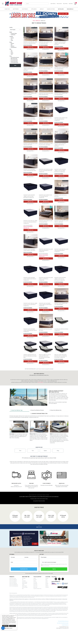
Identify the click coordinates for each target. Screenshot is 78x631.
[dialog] (9, 622)
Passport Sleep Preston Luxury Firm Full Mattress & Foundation (46, 279)
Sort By (11, 27)
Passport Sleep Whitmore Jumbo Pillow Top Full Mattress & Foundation (60, 279)
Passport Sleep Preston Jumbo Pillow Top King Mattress (46, 68)
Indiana (46, 580)
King (11, 51)
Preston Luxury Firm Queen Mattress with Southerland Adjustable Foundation (60, 356)
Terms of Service (48, 573)
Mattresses (16, 9)
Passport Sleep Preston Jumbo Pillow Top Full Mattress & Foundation (30, 304)
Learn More (53, 3)
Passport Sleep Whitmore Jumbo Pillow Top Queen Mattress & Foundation (60, 170)
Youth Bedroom (13, 47)
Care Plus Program (24, 587)
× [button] (15, 615)
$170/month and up (14, 62)
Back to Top (39, 527)
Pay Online (65, 3)
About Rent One (25, 576)
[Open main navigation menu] (3, 4)
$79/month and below (15, 57)
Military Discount (24, 583)
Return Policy (35, 587)
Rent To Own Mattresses (13, 579)
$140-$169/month (14, 61)
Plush (12, 40)
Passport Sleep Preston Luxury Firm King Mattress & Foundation (46, 250)
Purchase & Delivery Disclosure (63, 621)
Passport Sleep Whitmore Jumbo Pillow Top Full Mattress (60, 145)
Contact (34, 578)
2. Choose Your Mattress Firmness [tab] (37, 410)
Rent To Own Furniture (13, 578)
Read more (7, 623)
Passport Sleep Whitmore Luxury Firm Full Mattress (29, 250)
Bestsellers (61, 9)
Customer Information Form (37, 588)
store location (40, 382)
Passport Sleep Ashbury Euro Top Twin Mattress (60, 304)
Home (34, 20)
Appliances (34, 9)
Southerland (13, 34)
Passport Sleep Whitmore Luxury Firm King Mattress (29, 118)
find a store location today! (43, 498)
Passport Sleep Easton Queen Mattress (45, 330)
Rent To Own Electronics (13, 582)
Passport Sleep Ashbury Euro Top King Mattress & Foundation (45, 196)
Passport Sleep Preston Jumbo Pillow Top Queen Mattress (30, 42)
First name (13, 557)
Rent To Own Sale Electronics (14, 584)
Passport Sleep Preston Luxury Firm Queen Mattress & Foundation (61, 250)
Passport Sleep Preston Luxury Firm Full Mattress (61, 221)
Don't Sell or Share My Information (62, 623)
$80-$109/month (14, 58)
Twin (12, 54)
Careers (23, 584)
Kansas (46, 582)
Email (12, 562)
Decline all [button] (12, 625)
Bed (11, 44)
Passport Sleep (14, 33)
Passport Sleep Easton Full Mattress (60, 196)
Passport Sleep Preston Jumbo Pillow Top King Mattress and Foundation (46, 170)
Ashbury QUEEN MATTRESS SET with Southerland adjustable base (30, 356)
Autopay (34, 580)
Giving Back (24, 580)
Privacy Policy (43, 573)
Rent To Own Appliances (13, 580)
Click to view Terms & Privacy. (45, 565)
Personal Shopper (24, 582)
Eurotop (12, 37)
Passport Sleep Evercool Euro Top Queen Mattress (61, 68)
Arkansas (46, 578)
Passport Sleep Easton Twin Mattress (45, 118)
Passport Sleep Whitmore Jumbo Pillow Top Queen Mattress (60, 43)
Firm (11, 39)
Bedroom (12, 46)
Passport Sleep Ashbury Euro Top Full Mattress (30, 94)
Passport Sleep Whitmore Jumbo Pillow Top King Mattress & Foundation (29, 196)
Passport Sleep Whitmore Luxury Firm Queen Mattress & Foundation (30, 330)
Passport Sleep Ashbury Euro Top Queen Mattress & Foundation (60, 119)
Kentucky (46, 583)
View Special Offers (30, 49)
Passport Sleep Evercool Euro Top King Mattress (45, 221)
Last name (26, 557)
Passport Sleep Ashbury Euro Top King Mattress (60, 94)
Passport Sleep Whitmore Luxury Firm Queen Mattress (30, 170)
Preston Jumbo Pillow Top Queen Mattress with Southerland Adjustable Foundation (45, 356)
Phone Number (43, 557)
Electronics (25, 9)
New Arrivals (70, 9)
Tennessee (47, 587)
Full (11, 50)
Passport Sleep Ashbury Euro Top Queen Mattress (45, 42)
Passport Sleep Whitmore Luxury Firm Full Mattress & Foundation (45, 304)
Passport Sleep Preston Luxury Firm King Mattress (30, 144)
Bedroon (12, 43)
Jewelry (42, 9)
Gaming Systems (51, 9)
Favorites (71, 3)
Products (12, 576)
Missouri (46, 584)
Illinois (46, 579)
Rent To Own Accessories (13, 583)
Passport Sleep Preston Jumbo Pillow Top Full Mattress (46, 144)
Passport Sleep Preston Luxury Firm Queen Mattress (46, 94)
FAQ (22, 579)
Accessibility (35, 583)
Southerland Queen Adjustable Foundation (61, 330)
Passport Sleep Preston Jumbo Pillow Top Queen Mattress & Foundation (30, 222)
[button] (9, 628)
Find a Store (59, 3)
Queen (45, 450)
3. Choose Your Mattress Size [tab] (55, 410)
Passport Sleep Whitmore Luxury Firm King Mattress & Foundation (30, 279)
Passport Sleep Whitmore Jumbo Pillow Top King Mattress (29, 69)
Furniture (7, 9)
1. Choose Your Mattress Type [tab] (16, 410)
